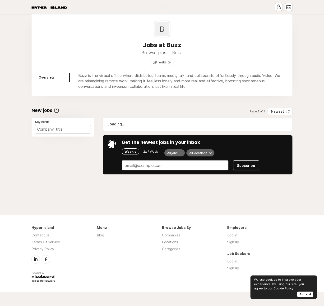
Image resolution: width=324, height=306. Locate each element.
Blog (162, 7)
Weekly (130, 151)
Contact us (41, 235)
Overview (47, 77)
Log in (232, 235)
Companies (171, 235)
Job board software (43, 281)
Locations (170, 242)
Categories (171, 249)
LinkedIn (36, 259)
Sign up (233, 242)
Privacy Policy (43, 249)
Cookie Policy (283, 288)
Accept (305, 294)
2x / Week (150, 151)
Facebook (46, 259)
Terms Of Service (46, 242)
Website (164, 62)
